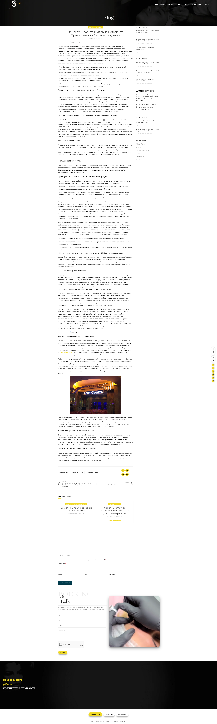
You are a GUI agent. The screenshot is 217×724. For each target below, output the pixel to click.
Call (213, 358)
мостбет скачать (67, 352)
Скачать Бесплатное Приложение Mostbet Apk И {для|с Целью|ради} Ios (114, 511)
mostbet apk (64, 472)
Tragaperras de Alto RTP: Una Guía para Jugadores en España (147, 31)
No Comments (148, 34)
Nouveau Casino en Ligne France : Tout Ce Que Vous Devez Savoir (147, 40)
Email (85, 575)
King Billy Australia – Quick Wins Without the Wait (145, 48)
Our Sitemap (140, 160)
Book (213, 350)
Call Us (109, 714)
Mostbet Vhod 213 (115, 504)
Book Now (96, 714)
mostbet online (93, 472)
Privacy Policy (140, 144)
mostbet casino (78, 472)
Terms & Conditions (142, 150)
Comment (62, 563)
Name (60, 575)
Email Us (123, 714)
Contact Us (139, 153)
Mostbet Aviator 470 (95, 27)
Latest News (140, 157)
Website (112, 575)
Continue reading (76, 517)
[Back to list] (95, 484)
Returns (138, 147)
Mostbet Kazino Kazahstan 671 (76, 504)
